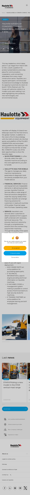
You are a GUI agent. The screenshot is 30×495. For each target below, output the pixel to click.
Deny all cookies (15, 253)
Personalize (15, 257)
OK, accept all (15, 248)
